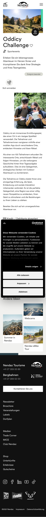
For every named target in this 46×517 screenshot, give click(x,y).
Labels (6, 414)
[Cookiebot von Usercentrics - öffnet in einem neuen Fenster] (32, 223)
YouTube (27, 482)
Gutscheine (9, 469)
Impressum (20, 509)
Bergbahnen (10, 375)
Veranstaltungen (11, 410)
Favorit (31, 45)
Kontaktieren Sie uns (23, 389)
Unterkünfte (9, 460)
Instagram (5, 482)
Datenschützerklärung (35, 509)
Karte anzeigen (35, 32)
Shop (5, 456)
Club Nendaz (9, 444)
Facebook (12, 482)
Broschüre (8, 405)
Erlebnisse (8, 464)
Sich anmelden (9, 88)
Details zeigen (31, 267)
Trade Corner (9, 435)
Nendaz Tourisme (37, 365)
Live (5, 4)
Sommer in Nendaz (9, 339)
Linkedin (19, 482)
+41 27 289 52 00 (11, 378)
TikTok (34, 482)
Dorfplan (7, 418)
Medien (7, 431)
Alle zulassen (23, 275)
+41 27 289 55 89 (11, 369)
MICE (6, 439)
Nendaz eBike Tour (32, 347)
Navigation (41, 4)
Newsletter (8, 401)
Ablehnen (23, 292)
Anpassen (21, 283)
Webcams (30, 318)
